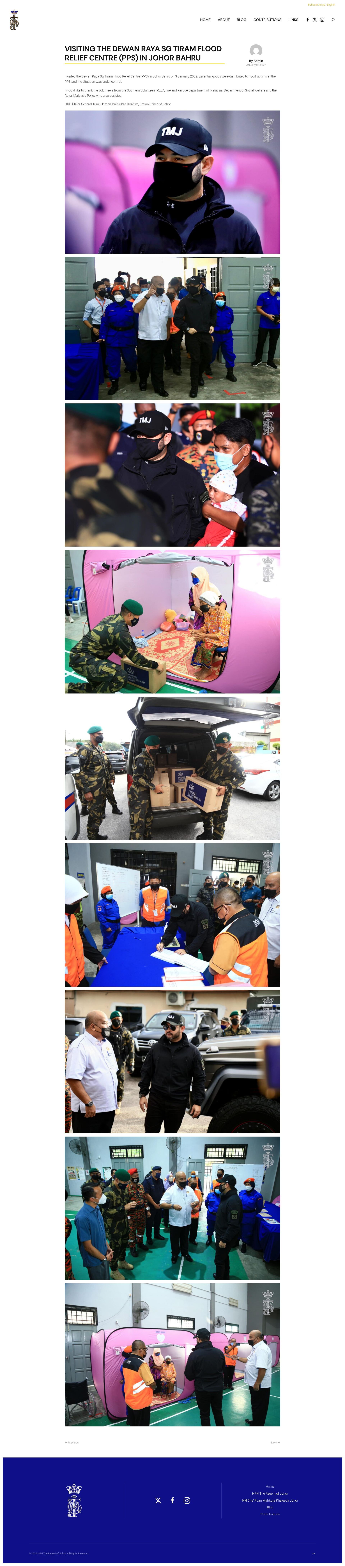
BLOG (241, 19)
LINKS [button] (293, 19)
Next (274, 1442)
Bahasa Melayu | (317, 4)
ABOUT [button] (224, 19)
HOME (205, 19)
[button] (333, 20)
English (331, 4)
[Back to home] (14, 19)
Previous (73, 1442)
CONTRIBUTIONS (267, 19)
